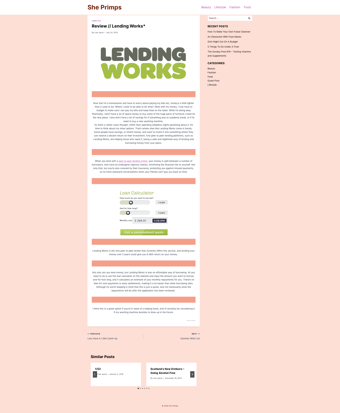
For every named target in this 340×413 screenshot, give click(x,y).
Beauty (206, 7)
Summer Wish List (190, 336)
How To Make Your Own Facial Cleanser (229, 31)
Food (247, 7)
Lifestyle (220, 7)
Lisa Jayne (99, 32)
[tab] (138, 388)
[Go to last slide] (95, 374)
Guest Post (213, 80)
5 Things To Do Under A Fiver (223, 46)
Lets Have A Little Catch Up (102, 336)
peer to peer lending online (133, 161)
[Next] (192, 374)
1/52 (98, 369)
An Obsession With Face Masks (224, 36)
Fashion (235, 7)
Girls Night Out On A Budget (223, 41)
